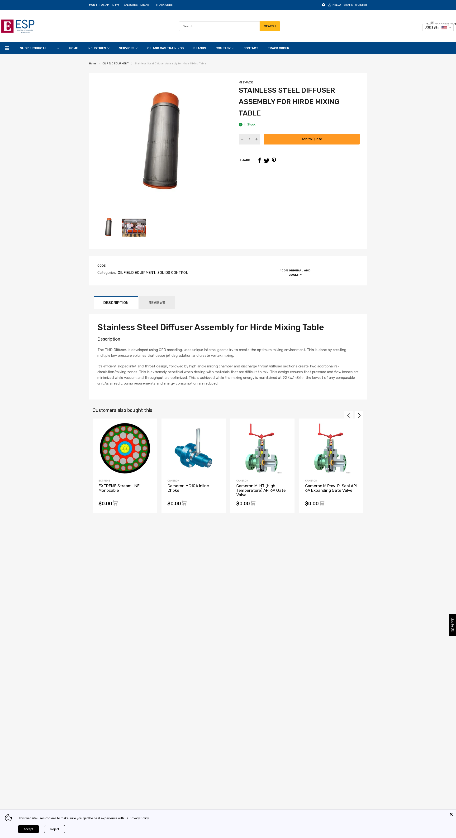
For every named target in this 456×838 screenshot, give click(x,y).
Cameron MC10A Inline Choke (188, 488)
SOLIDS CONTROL (172, 272)
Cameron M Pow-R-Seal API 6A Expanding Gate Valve (331, 488)
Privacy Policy (139, 818)
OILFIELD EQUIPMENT (136, 272)
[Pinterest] (274, 160)
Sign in (348, 4)
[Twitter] (267, 160)
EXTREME (104, 480)
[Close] (451, 814)
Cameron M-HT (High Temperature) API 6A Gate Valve (261, 490)
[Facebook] (259, 160)
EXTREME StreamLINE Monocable (119, 488)
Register (360, 4)
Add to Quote (312, 139)
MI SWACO (246, 82)
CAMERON (173, 480)
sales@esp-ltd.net (137, 4)
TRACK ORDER (165, 4)
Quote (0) (453, 625)
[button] (438, 27)
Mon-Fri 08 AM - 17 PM (104, 4)
